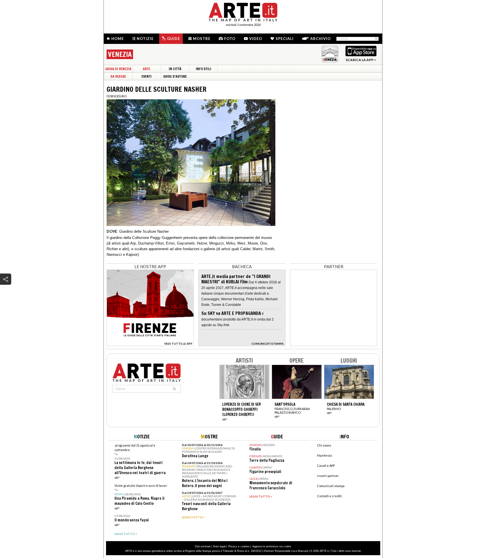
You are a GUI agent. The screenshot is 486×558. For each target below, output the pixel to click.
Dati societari (202, 546)
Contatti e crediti (329, 496)
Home (117, 38)
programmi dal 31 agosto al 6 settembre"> (140, 459)
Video (255, 38)
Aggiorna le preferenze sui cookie (271, 546)
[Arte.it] (243, 11)
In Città (175, 68)
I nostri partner (328, 476)
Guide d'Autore (175, 76)
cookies (244, 546)
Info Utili (203, 68)
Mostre (201, 38)
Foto (229, 38)
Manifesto (324, 455)
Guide (173, 38)
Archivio (320, 38)
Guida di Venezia (118, 68)
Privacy (232, 546)
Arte (146, 68)
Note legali (219, 546)
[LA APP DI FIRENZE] (150, 344)
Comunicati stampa (331, 486)
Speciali (285, 38)
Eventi (146, 76)
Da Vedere (118, 76)
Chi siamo (324, 445)
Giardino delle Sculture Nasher (144, 231)
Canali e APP (326, 465)
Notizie (145, 38)
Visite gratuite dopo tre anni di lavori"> (140, 495)
